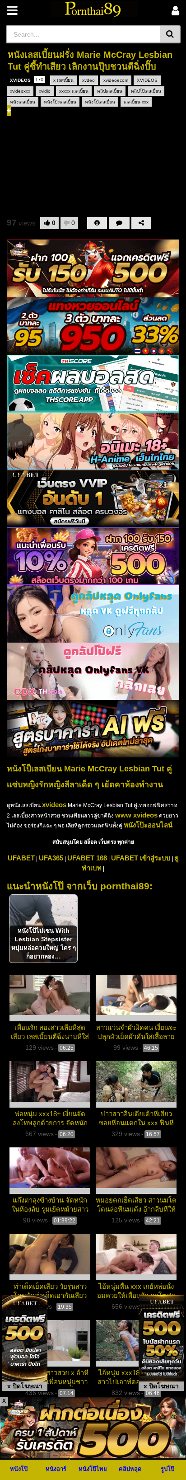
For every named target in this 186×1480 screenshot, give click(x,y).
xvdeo (88, 80)
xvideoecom (115, 80)
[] (170, 34)
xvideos (54, 804)
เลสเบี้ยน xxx (136, 101)
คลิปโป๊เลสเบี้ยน (146, 91)
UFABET (21, 858)
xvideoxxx (20, 91)
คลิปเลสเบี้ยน (109, 91)
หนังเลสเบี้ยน (22, 101)
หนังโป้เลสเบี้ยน (100, 101)
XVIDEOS (26, 80)
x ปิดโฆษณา (24, 1386)
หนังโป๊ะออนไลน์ (148, 825)
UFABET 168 (87, 858)
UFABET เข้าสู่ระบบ (141, 858)
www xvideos (136, 815)
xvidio (45, 91)
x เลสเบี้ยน (63, 80)
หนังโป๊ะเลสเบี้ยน (60, 101)
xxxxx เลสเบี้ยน (73, 91)
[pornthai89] (94, 9)
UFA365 (51, 858)
